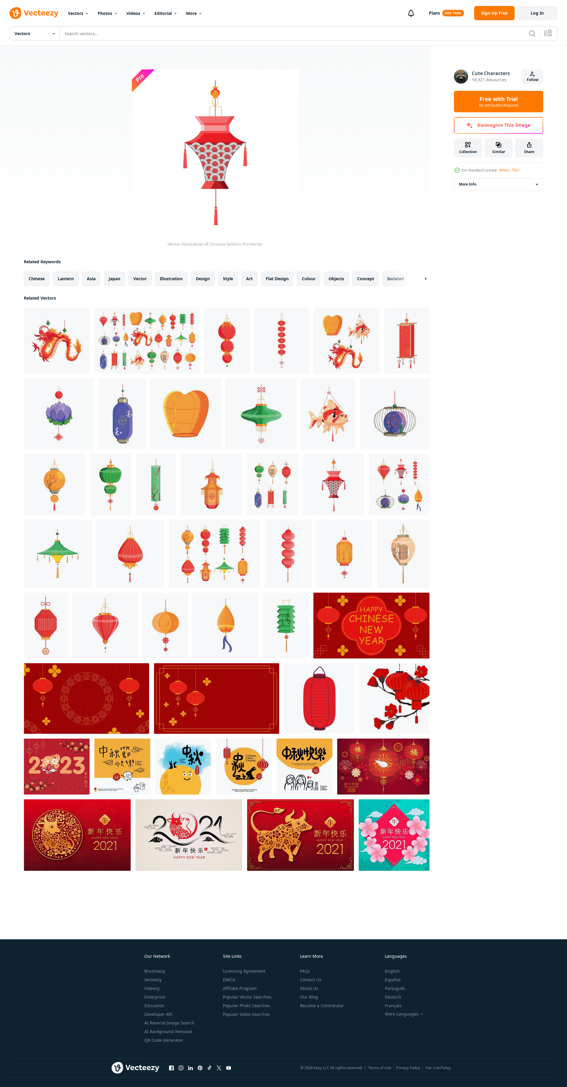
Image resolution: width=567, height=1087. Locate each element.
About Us (309, 988)
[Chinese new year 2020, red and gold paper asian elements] (383, 767)
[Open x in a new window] (219, 1067)
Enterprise (154, 997)
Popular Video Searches (246, 1014)
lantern (66, 278)
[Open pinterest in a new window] (200, 1067)
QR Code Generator (163, 1040)
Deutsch (393, 997)
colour (308, 278)
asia (91, 278)
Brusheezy (154, 971)
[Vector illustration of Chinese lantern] (57, 341)
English (392, 971)
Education (154, 1005)
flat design (277, 278)
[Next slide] (420, 279)
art (249, 278)
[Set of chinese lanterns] (346, 341)
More (191, 13)
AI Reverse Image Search (169, 1023)
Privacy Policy (408, 1067)
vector (140, 278)
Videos (133, 13)
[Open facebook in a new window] (171, 1067)
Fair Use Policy (438, 1067)
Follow (532, 79)
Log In (537, 13)
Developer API (158, 1014)
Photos (105, 13)
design (203, 278)
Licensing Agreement (244, 971)
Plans (434, 13)
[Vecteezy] (34, 13)
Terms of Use (379, 1067)
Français (393, 1005)
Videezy (152, 988)
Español (393, 979)
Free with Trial (498, 101)
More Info (467, 184)
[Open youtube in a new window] (228, 1067)
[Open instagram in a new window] (181, 1067)
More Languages (401, 1014)
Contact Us (310, 979)
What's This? (509, 170)
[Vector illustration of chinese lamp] (288, 554)
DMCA (229, 979)
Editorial (163, 13)
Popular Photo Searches (246, 1005)
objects (336, 278)
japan (114, 278)
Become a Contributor (322, 1005)
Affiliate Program (240, 988)
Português (395, 988)
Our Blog (309, 997)
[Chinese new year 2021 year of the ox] (77, 835)
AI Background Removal (168, 1031)
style (228, 278)
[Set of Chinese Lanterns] (147, 341)
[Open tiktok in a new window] (209, 1067)
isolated (395, 278)
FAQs (305, 971)
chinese (37, 278)
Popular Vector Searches (247, 997)
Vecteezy (153, 979)
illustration (171, 278)
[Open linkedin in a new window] (190, 1067)
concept (365, 278)
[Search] (532, 33)
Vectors (75, 13)
